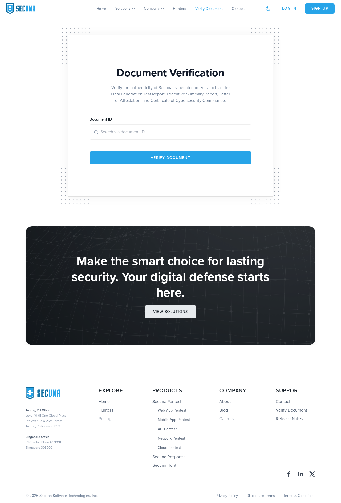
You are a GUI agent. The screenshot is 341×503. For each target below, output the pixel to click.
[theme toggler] (268, 9)
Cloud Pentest (169, 447)
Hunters (179, 8)
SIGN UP (319, 8)
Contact (238, 8)
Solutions (123, 8)
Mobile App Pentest (174, 419)
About (225, 401)
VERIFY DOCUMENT (170, 158)
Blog (223, 410)
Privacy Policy (227, 495)
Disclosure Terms (260, 495)
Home (101, 8)
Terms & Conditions (299, 495)
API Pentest (167, 429)
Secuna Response (169, 457)
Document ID (101, 119)
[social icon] (289, 474)
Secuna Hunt (164, 465)
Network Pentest (171, 438)
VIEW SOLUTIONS (170, 311)
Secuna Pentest (166, 401)
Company (152, 8)
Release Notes (289, 419)
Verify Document (209, 8)
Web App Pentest (172, 410)
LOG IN (289, 8)
